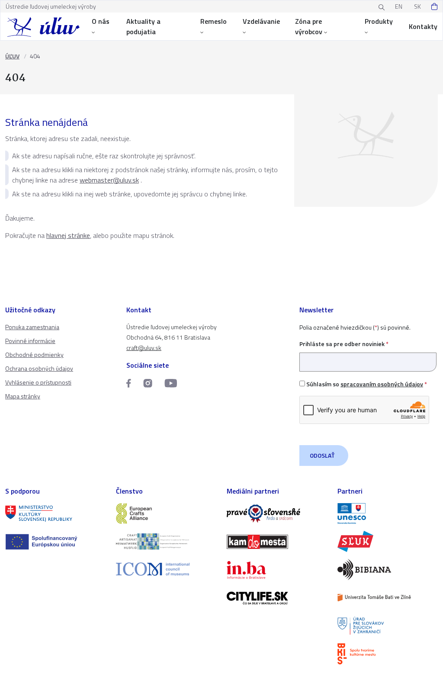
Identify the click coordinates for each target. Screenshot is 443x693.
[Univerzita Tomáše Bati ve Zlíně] (387, 597)
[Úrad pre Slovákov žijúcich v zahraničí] (387, 625)
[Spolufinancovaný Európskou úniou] (55, 541)
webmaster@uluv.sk (109, 180)
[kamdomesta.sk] (277, 541)
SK (417, 6)
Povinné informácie (30, 340)
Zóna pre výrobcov (308, 26)
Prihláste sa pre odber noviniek (343, 343)
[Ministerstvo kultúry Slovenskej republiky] (55, 513)
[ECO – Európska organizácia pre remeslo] (166, 541)
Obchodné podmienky (34, 354)
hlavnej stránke (68, 235)
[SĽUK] (387, 541)
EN (398, 6)
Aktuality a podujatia (143, 26)
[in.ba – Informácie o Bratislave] (277, 570)
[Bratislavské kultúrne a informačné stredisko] (387, 653)
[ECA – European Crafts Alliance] (166, 513)
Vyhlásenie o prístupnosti (38, 382)
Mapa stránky (22, 396)
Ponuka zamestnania (32, 326)
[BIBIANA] (387, 569)
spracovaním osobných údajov (381, 383)
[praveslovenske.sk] (277, 513)
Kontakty (423, 26)
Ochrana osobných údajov (39, 368)
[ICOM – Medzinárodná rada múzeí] (166, 569)
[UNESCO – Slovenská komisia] (387, 513)
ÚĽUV (12, 56)
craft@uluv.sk (143, 347)
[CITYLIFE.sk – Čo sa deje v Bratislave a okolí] (277, 598)
